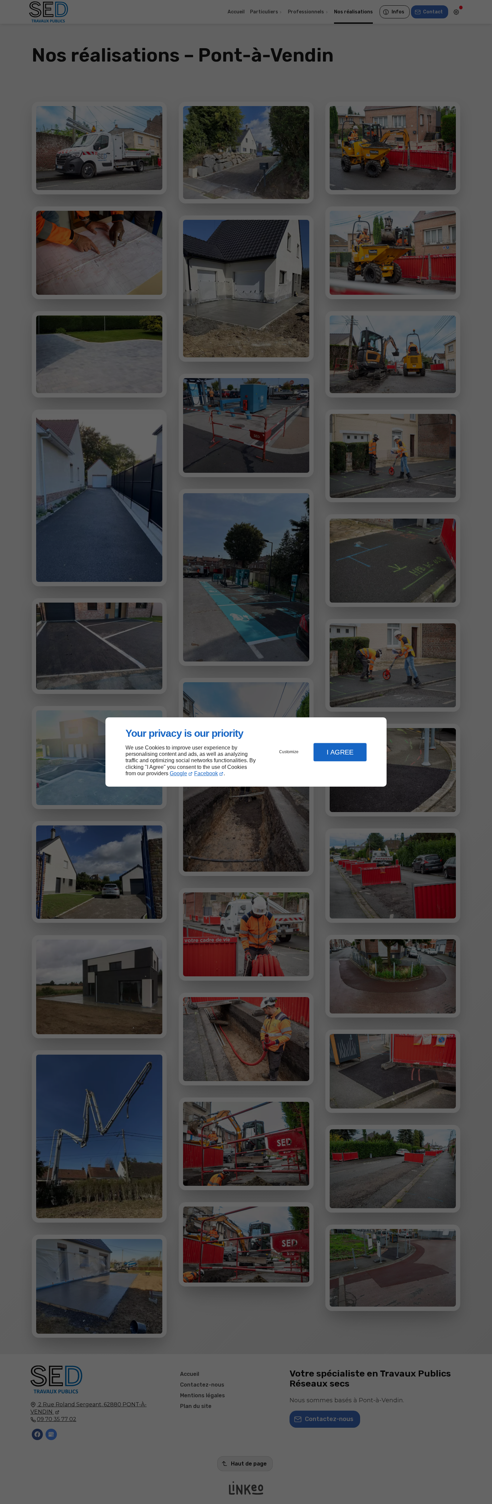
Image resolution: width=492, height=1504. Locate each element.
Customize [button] (289, 751)
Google (178, 773)
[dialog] (246, 752)
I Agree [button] (340, 752)
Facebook (206, 773)
